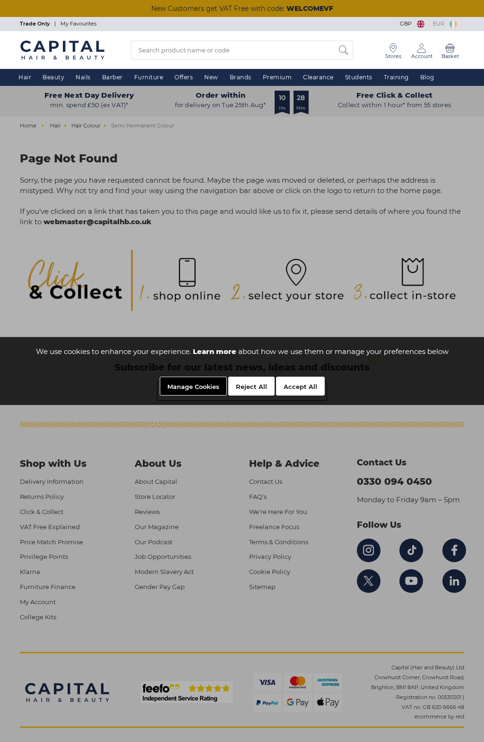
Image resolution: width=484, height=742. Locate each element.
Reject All (251, 386)
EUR (440, 23)
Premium (277, 77)
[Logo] (62, 49)
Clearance (318, 77)
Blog (427, 77)
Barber (112, 77)
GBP (407, 23)
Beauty (53, 77)
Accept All (300, 386)
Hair (24, 77)
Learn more (214, 351)
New (211, 77)
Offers (183, 77)
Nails (83, 77)
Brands (240, 77)
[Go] (343, 50)
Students (358, 77)
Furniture (149, 77)
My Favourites (78, 23)
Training (396, 77)
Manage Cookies (193, 386)
